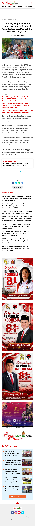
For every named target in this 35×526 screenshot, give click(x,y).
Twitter (23, 515)
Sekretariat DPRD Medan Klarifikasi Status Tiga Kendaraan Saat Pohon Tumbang (13, 480)
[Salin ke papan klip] (22, 183)
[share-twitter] (16, 183)
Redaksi (8, 517)
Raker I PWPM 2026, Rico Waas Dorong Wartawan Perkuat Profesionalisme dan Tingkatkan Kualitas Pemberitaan (12, 489)
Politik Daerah (27, 172)
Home (4, 6)
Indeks (20, 6)
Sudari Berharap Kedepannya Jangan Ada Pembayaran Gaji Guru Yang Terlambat (16, 164)
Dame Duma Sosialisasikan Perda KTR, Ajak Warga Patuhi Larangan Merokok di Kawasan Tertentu (12, 453)
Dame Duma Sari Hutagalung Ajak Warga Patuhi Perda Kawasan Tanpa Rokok (12, 471)
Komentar (18, 187)
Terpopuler (12, 6)
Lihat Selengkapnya (17, 496)
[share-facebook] (13, 183)
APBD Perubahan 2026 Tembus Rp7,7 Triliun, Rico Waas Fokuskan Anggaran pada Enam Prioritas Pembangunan (13, 462)
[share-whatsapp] (19, 183)
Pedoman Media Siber (17, 517)
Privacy (27, 517)
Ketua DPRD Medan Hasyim (11, 172)
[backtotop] (17, 504)
